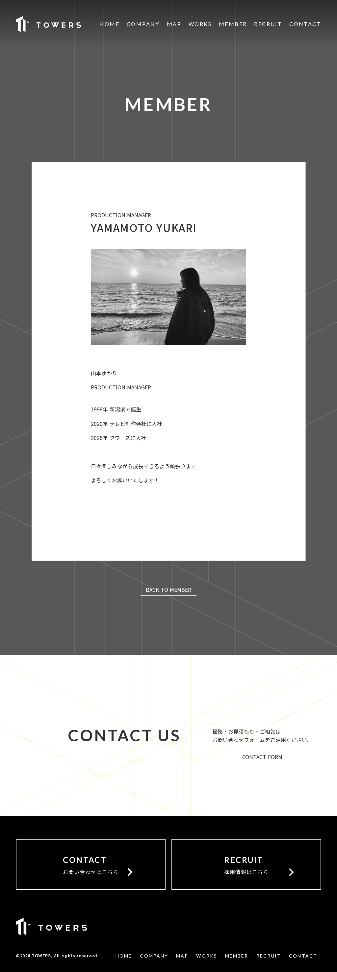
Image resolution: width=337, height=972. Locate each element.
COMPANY (143, 24)
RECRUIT (268, 24)
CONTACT (305, 24)
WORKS (200, 24)
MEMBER (233, 24)
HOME (109, 24)
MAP (174, 24)
